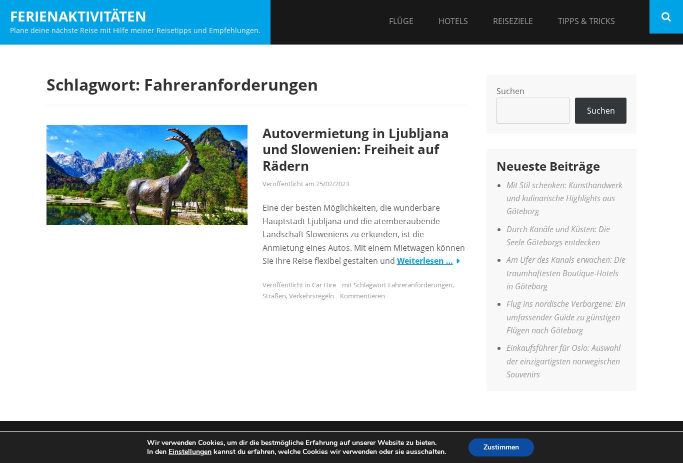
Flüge (401, 21)
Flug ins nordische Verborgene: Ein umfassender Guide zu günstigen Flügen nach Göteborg (566, 317)
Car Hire (324, 284)
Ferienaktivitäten (78, 16)
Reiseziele (513, 21)
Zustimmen (501, 447)
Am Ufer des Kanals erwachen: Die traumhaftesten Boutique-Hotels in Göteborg (566, 273)
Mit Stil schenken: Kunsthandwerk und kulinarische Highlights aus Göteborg (564, 198)
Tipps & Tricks (586, 21)
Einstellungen (190, 451)
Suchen (510, 91)
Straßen (274, 295)
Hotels (453, 21)
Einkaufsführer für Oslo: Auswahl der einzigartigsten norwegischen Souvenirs (563, 361)
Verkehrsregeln (311, 295)
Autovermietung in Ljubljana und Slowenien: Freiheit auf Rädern (355, 149)
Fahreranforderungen (420, 284)
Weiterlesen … (425, 260)
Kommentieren (362, 295)
